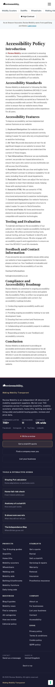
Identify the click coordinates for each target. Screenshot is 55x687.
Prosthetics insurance (39, 581)
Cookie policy (35, 640)
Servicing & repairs (38, 563)
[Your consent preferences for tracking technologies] (50, 682)
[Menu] (49, 4)
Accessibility (35, 619)
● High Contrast (27, 16)
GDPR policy (35, 645)
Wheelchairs (36, 11)
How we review (9, 619)
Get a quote (35, 549)
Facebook (7, 428)
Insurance (33, 576)
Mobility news (9, 606)
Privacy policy (35, 631)
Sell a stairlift (36, 558)
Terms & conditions (38, 636)
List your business (27, 459)
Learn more (32, 26)
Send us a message (12, 658)
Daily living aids (10, 589)
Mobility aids (8, 576)
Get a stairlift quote (27, 444)
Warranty (33, 567)
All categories (9, 615)
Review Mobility (14, 53)
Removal (33, 572)
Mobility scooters (11, 563)
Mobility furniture (11, 585)
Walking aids (8, 572)
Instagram (17, 428)
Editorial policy (9, 624)
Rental (32, 554)
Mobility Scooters (9, 11)
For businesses (36, 606)
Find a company (10, 610)
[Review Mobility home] (13, 386)
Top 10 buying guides (12, 549)
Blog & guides (9, 601)
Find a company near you (27, 451)
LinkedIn (40, 428)
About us (33, 601)
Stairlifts (23, 11)
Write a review (27, 436)
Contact (33, 615)
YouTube (31, 428)
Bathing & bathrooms (12, 581)
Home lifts (7, 558)
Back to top (27, 666)
